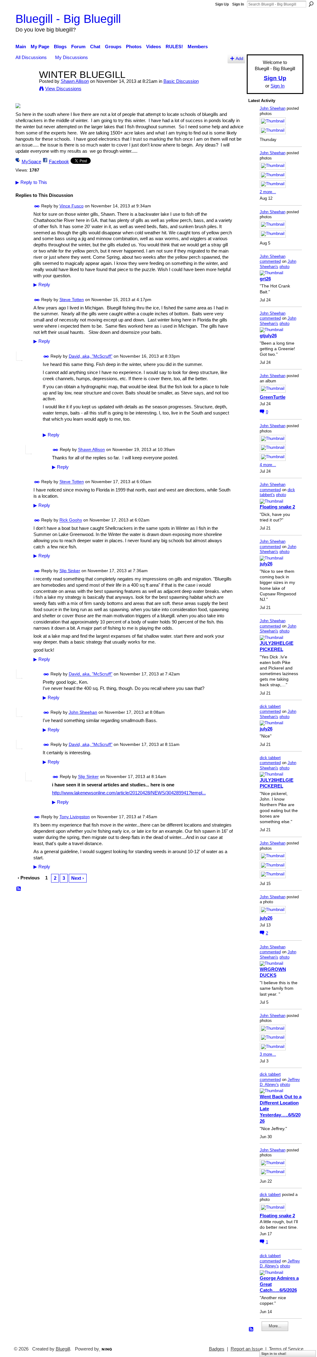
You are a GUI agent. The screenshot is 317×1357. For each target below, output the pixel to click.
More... (275, 1326)
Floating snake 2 (277, 506)
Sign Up (222, 4)
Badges (216, 1348)
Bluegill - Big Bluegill (68, 18)
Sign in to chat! (273, 1353)
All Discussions (31, 57)
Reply (41, 284)
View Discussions (63, 88)
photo (284, 266)
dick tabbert (270, 706)
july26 (266, 563)
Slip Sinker (69, 570)
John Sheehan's (278, 264)
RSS (19, 889)
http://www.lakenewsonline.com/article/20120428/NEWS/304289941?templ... (129, 792)
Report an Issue (247, 1348)
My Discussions (71, 57)
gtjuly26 (268, 335)
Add (239, 58)
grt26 (265, 278)
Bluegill (63, 1348)
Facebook (59, 161)
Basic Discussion (181, 81)
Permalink (37, 206)
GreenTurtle (272, 397)
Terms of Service (286, 1348)
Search (311, 4)
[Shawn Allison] (25, 86)
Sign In (238, 4)
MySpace (31, 161)
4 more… (268, 464)
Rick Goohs (70, 520)
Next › (77, 878)
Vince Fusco (71, 205)
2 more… (268, 191)
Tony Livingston (74, 816)
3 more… (268, 1054)
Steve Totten (71, 299)
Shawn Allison (75, 81)
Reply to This (31, 182)
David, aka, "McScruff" (90, 356)
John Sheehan (83, 712)
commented (270, 261)
